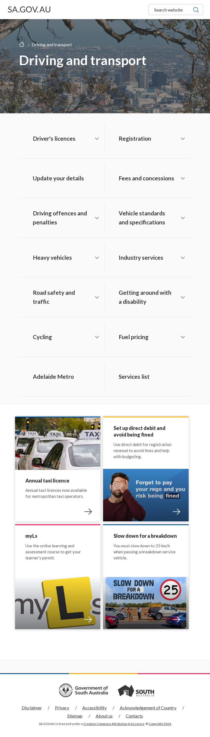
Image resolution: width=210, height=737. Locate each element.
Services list (134, 376)
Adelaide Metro (53, 376)
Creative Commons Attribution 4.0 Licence (113, 724)
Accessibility (94, 707)
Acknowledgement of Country (148, 707)
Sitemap (75, 715)
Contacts (134, 715)
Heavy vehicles (52, 257)
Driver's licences (54, 138)
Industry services (141, 257)
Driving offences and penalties (60, 218)
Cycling (42, 336)
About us (104, 715)
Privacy (62, 707)
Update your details (58, 178)
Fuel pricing (133, 336)
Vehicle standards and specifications (142, 218)
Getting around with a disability (145, 297)
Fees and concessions (146, 178)
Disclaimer (32, 707)
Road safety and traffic (54, 297)
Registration (135, 138)
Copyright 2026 (160, 724)
